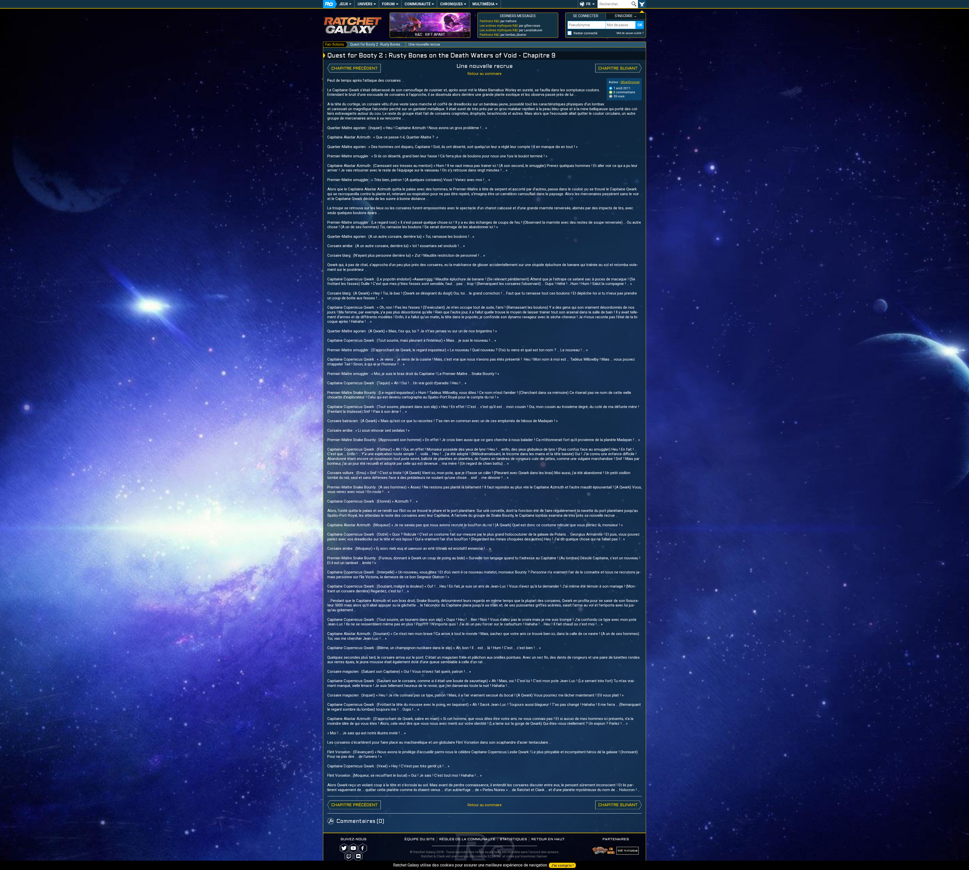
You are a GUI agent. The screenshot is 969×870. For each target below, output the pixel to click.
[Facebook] (363, 848)
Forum (388, 4)
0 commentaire (624, 92)
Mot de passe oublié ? (630, 33)
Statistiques (513, 839)
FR (588, 4)
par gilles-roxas (510, 25)
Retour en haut (548, 839)
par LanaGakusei (511, 30)
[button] (588, 4)
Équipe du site (419, 839)
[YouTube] (353, 848)
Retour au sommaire (485, 73)
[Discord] (358, 856)
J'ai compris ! (562, 865)
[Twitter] (344, 848)
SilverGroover (630, 82)
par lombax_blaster (503, 35)
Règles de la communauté (467, 839)
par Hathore (498, 21)
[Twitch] (349, 856)
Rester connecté (585, 33)
